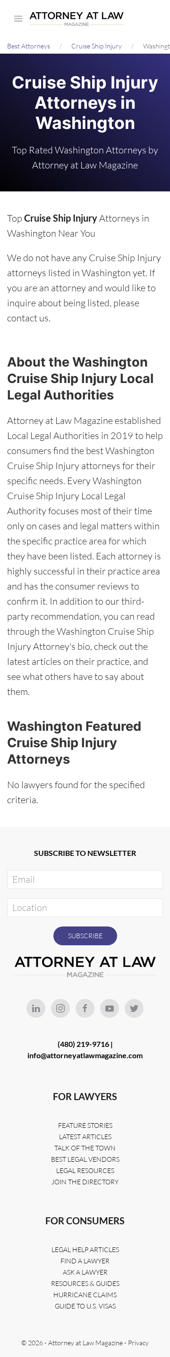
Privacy (138, 1343)
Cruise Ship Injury (96, 46)
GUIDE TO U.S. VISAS (85, 1306)
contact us (28, 318)
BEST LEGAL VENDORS (85, 1159)
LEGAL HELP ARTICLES (85, 1249)
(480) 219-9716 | (85, 1043)
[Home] (78, 19)
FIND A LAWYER (85, 1261)
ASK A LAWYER (85, 1272)
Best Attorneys (28, 46)
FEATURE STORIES (85, 1125)
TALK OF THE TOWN (85, 1148)
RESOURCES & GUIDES (85, 1283)
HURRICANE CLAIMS (85, 1295)
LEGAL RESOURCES (85, 1170)
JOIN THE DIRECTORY (85, 1182)
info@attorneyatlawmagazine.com (85, 1055)
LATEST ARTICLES (85, 1137)
